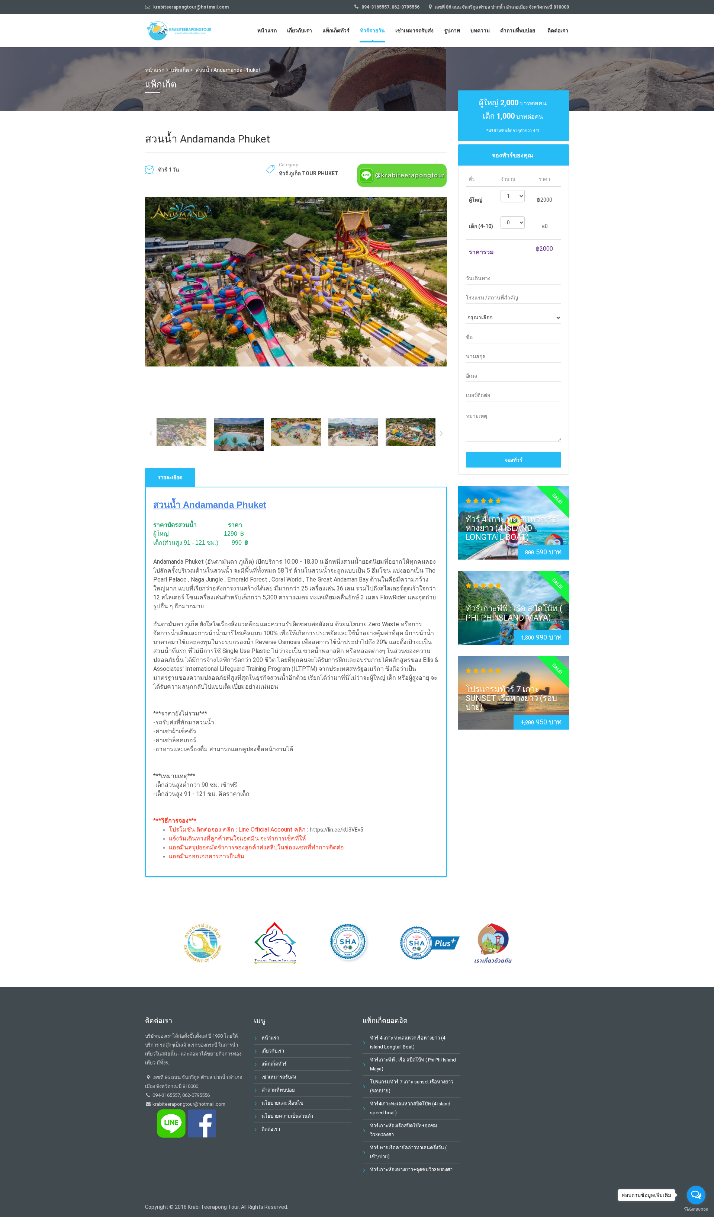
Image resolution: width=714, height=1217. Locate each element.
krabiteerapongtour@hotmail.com (188, 1104)
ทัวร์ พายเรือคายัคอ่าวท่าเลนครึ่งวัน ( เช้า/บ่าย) (408, 1152)
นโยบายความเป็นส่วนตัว (287, 1116)
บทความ (480, 30)
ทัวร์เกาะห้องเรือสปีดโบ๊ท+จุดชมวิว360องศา (403, 1130)
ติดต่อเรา (557, 30)
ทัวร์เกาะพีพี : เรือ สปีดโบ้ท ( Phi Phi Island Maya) (514, 613)
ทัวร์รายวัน (372, 30)
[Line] (402, 175)
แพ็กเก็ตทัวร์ (336, 30)
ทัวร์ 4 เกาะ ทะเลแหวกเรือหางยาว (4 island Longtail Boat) (511, 528)
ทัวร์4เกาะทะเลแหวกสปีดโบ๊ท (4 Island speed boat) (410, 1108)
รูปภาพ (452, 30)
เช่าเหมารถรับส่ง (414, 30)
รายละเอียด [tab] (170, 477)
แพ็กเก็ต (180, 70)
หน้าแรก (267, 30)
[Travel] (180, 29)
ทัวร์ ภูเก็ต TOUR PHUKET (308, 173)
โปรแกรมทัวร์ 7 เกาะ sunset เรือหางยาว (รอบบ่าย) (511, 697)
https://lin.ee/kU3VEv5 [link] (336, 830)
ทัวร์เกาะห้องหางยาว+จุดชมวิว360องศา (411, 1169)
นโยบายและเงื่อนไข (282, 1103)
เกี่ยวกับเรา (299, 30)
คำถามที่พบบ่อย (517, 30)
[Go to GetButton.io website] (696, 1209)
